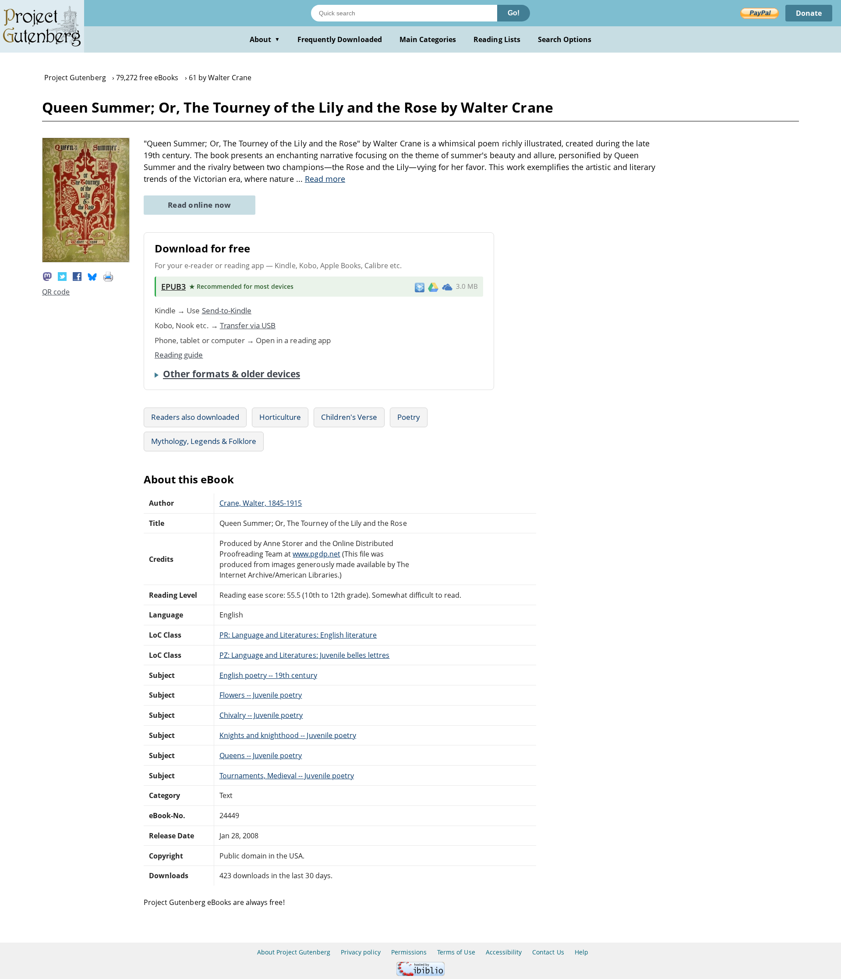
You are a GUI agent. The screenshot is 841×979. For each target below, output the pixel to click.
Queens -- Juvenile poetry (260, 755)
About (265, 39)
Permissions (409, 952)
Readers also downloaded (195, 417)
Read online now (199, 205)
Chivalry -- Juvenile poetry (261, 715)
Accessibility (504, 952)
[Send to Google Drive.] (433, 286)
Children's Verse (349, 417)
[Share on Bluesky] (92, 276)
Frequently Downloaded (339, 39)
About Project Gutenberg (293, 952)
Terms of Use (456, 952)
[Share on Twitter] (62, 276)
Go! (513, 13)
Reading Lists (497, 39)
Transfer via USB (248, 325)
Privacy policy (361, 952)
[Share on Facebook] (77, 276)
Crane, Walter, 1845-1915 (260, 503)
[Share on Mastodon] (47, 276)
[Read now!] (86, 260)
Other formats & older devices (231, 374)
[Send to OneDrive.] (447, 286)
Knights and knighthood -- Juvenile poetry (288, 735)
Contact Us (548, 952)
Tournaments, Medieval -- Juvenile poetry (286, 775)
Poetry (408, 417)
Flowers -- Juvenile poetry (260, 695)
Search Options (565, 39)
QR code (56, 292)
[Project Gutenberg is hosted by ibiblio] (420, 973)
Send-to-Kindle (227, 310)
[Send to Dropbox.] (419, 286)
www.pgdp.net (316, 554)
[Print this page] (108, 276)
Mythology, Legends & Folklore (203, 441)
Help (581, 952)
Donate (809, 13)
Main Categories (427, 39)
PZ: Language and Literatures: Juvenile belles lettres (304, 655)
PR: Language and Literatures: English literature (298, 635)
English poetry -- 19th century (268, 675)
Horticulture (280, 417)
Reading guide (179, 355)
